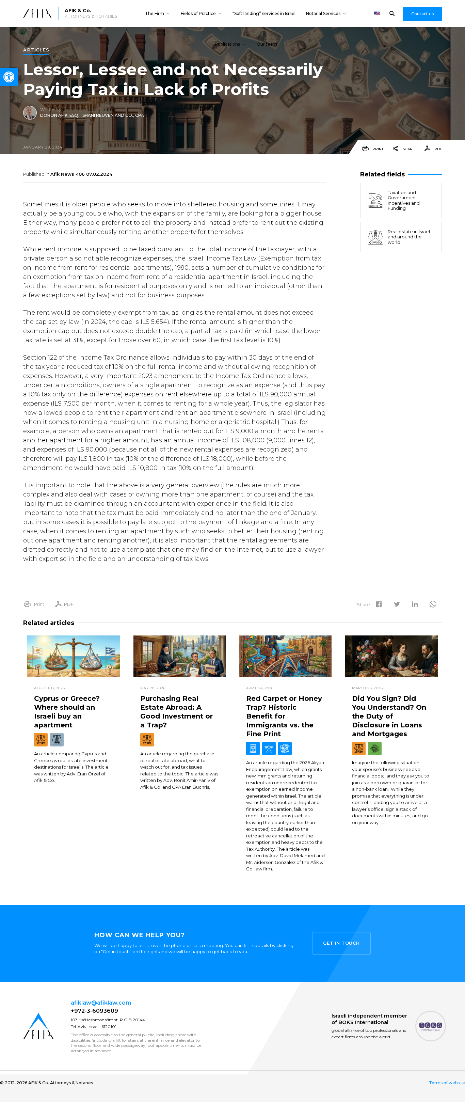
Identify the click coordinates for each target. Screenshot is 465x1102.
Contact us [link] (422, 13)
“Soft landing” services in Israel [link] (264, 13)
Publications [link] (227, 44)
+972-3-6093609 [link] (94, 1011)
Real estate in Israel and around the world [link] (409, 237)
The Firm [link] (154, 13)
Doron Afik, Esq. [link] (59, 115)
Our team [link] (267, 44)
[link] (9, 77)
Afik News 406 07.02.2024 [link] (81, 174)
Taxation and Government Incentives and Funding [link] (404, 200)
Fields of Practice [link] (198, 13)
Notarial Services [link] (323, 13)
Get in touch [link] (341, 943)
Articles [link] (36, 50)
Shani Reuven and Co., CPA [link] (113, 115)
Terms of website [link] (447, 1083)
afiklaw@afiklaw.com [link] (101, 1002)
